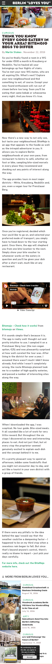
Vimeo (19, 329)
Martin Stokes (13, 52)
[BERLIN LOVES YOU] (31, 2)
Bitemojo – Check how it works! (19, 325)
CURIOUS (8, 33)
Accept (30, 657)
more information (28, 654)
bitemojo (7, 329)
